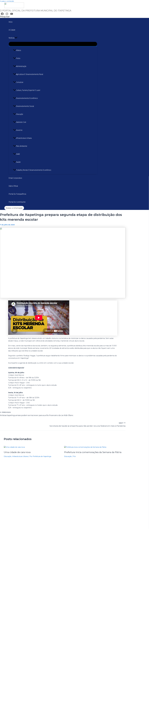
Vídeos (18, 50)
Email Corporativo (15, 178)
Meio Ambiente (21, 146)
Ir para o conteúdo (7, 1)
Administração (21, 66)
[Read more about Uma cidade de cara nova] (14, 447)
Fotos (18, 58)
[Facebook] (2, 15)
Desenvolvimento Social (25, 106)
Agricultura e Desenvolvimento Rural (29, 74)
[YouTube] (11, 15)
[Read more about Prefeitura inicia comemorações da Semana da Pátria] (85, 447)
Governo (19, 130)
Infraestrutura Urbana (24, 138)
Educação (19, 114)
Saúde (18, 162)
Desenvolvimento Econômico (27, 98)
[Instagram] (7, 15)
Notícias (12, 38)
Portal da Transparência (17, 194)
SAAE (18, 154)
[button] (5, 16)
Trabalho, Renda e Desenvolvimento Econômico (33, 170)
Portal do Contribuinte (17, 202)
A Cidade (12, 30)
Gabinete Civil (21, 122)
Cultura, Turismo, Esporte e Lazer (28, 90)
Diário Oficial (13, 186)
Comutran (19, 82)
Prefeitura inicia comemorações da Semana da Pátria (92, 452)
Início (10, 22)
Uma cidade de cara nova (17, 452)
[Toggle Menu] (53, 44)
